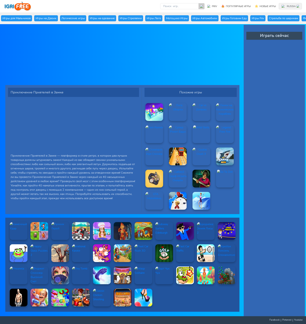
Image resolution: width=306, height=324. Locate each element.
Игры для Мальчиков (16, 18)
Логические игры (73, 18)
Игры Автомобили (204, 18)
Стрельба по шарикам (283, 18)
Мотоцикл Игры (177, 18)
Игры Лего (154, 18)
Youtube (298, 320)
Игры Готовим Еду (234, 18)
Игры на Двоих (46, 18)
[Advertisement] (114, 56)
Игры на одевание (102, 18)
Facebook (275, 320)
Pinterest (286, 320)
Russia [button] (291, 6)
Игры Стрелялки (131, 18)
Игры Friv (258, 18)
